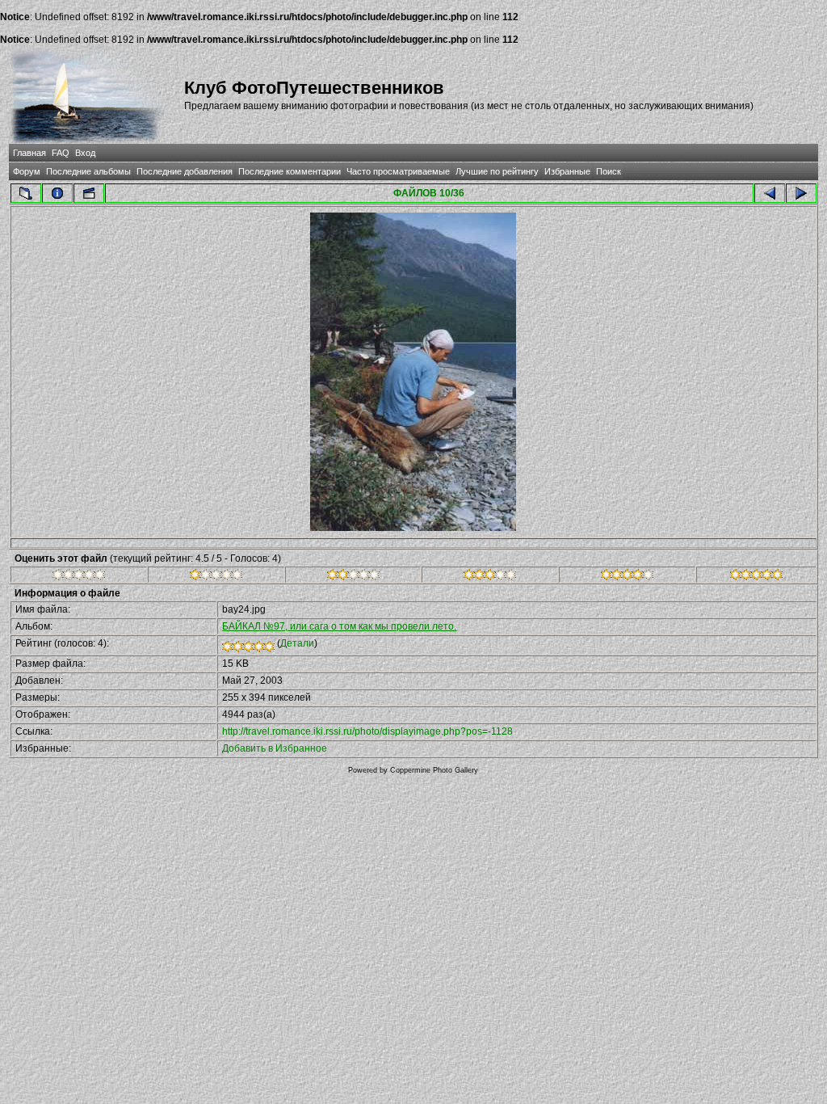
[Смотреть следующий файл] (801, 193)
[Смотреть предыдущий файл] (769, 193)
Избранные (567, 171)
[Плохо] (216, 577)
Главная (29, 153)
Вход (85, 153)
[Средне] (353, 577)
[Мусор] (78, 577)
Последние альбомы (88, 171)
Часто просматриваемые (398, 171)
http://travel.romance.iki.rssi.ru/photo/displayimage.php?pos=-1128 (367, 731)
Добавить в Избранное (274, 748)
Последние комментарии (289, 171)
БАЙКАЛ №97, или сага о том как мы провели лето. (339, 626)
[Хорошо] (490, 577)
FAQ (60, 153)
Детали (297, 643)
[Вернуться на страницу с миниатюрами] (25, 193)
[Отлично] (627, 577)
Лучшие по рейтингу (497, 171)
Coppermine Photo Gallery (434, 770)
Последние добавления (184, 171)
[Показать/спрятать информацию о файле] (57, 193)
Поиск (608, 171)
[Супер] (756, 577)
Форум (26, 171)
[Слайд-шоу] (88, 193)
